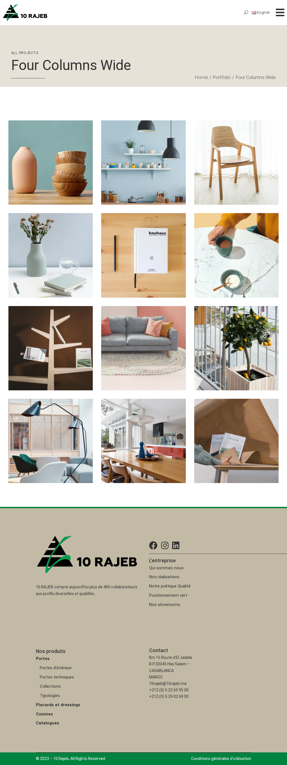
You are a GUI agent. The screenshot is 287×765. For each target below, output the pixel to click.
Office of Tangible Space (44, 457)
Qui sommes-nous (166, 567)
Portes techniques (57, 677)
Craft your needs (128, 271)
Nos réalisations (164, 576)
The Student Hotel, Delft (136, 178)
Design (116, 357)
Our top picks (217, 271)
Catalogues (47, 723)
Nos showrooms (164, 604)
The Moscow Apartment (137, 457)
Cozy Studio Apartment (228, 457)
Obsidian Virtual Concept (230, 364)
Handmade (26, 171)
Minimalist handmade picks (47, 271)
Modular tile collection (227, 178)
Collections (50, 686)
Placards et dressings (58, 704)
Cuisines (44, 714)
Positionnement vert (168, 595)
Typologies (50, 695)
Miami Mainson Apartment (139, 364)
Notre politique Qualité (170, 586)
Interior (133, 357)
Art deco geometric (38, 364)
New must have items (40, 178)
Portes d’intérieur (56, 667)
